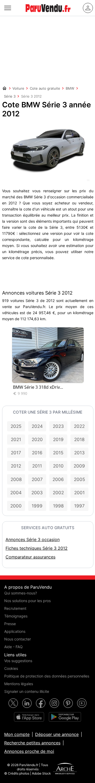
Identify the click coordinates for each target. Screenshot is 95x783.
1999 (37, 506)
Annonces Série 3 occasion (33, 539)
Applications (14, 631)
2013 (79, 452)
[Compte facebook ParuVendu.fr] (40, 703)
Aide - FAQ (13, 646)
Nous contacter (17, 639)
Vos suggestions (18, 660)
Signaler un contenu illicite (26, 691)
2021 (16, 439)
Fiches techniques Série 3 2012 (37, 548)
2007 (37, 479)
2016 (37, 452)
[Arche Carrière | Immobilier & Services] (65, 769)
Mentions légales (18, 683)
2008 (16, 479)
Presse (10, 623)
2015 (58, 452)
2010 (58, 466)
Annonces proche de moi (29, 751)
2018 (79, 439)
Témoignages (15, 616)
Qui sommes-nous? (20, 593)
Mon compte (17, 734)
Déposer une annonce (57, 734)
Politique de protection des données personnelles (46, 676)
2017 (16, 452)
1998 (58, 506)
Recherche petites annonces (32, 742)
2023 (58, 426)
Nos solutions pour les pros (27, 600)
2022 (79, 426)
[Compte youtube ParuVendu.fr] (82, 703)
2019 (58, 439)
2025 (16, 426)
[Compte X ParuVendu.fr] (13, 703)
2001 (79, 492)
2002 (58, 492)
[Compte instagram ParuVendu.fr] (54, 703)
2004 (16, 492)
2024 (37, 426)
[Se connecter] (88, 8)
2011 (37, 466)
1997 (79, 506)
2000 (16, 506)
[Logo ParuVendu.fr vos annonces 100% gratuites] (48, 14)
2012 (16, 466)
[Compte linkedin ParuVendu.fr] (27, 703)
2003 (37, 492)
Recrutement (15, 608)
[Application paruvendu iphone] (29, 717)
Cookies (11, 668)
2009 (79, 466)
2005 (79, 479)
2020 (37, 439)
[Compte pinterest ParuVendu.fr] (68, 703)
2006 (58, 479)
